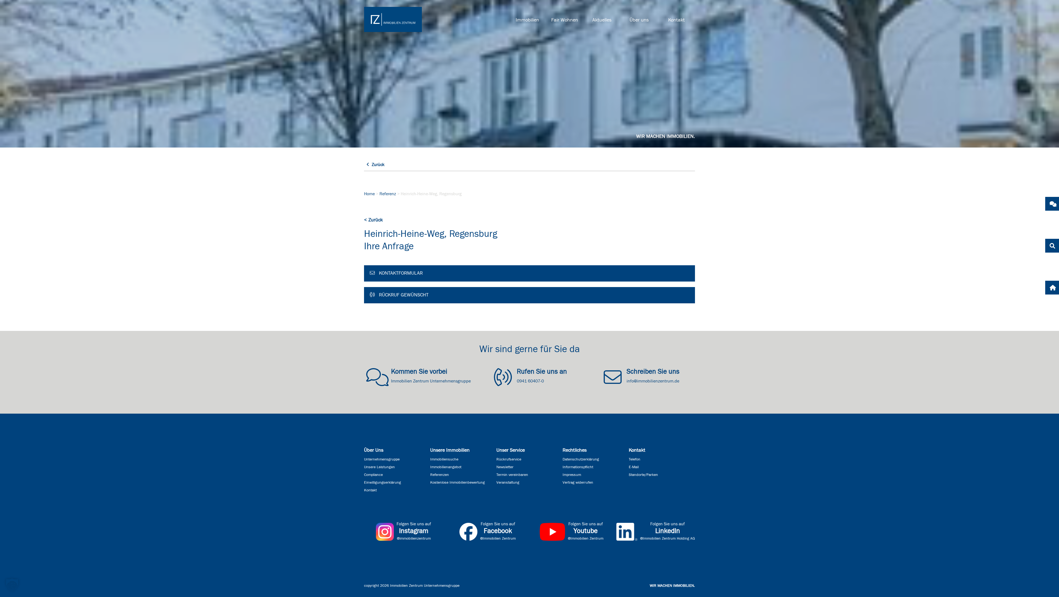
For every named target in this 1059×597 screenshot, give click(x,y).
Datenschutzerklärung (581, 459)
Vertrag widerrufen (578, 482)
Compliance (373, 475)
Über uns (639, 20)
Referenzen (439, 475)
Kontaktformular (400, 273)
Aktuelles (601, 20)
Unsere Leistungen (379, 467)
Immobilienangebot (445, 467)
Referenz (387, 194)
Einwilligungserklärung (382, 482)
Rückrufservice (508, 459)
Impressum (572, 475)
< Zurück (373, 220)
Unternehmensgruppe (382, 459)
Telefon (634, 459)
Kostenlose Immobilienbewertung (457, 482)
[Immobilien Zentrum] (393, 19)
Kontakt (676, 20)
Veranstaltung (507, 482)
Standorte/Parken (643, 475)
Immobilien (527, 20)
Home (369, 194)
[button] (12, 585)
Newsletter (505, 467)
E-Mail (634, 467)
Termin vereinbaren (512, 475)
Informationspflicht (578, 467)
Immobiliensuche (444, 459)
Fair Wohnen (564, 20)
